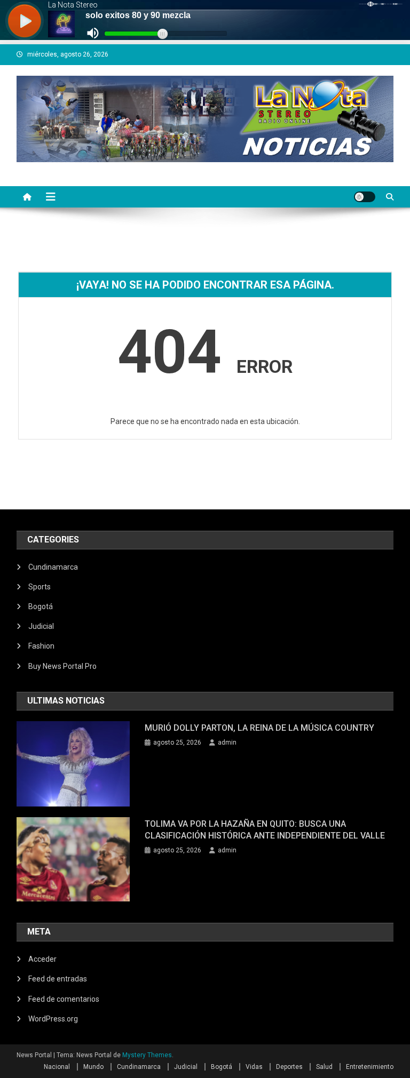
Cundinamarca (53, 567)
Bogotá (40, 606)
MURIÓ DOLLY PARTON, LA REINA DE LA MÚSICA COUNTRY (259, 728)
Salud (324, 1067)
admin (227, 742)
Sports (39, 586)
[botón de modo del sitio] (364, 196)
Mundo (93, 1067)
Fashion (41, 646)
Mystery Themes (147, 1055)
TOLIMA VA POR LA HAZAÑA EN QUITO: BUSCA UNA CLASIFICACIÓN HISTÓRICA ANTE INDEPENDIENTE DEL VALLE (265, 830)
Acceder (42, 959)
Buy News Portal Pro (62, 666)
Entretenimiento (369, 1067)
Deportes (289, 1067)
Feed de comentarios (63, 999)
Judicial (41, 626)
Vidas (254, 1067)
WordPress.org (53, 1019)
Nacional (57, 1067)
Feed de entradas (57, 979)
